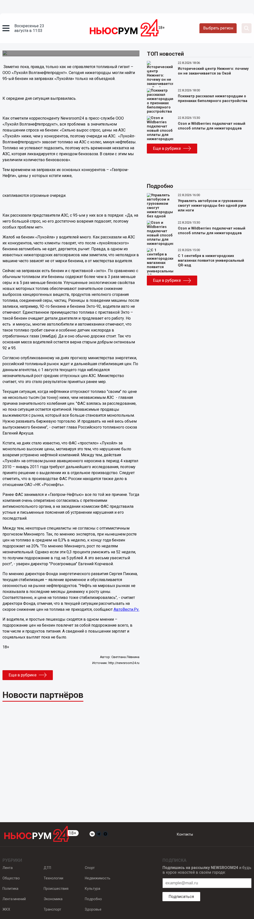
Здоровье (93, 909)
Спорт (90, 868)
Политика (10, 889)
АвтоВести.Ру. (126, 609)
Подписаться (181, 896)
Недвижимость (97, 878)
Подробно (93, 899)
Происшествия (56, 889)
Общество (11, 878)
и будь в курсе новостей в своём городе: (206, 870)
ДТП (47, 868)
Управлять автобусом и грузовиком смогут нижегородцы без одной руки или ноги (212, 205)
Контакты (185, 834)
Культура (92, 889)
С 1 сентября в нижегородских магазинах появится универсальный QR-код (211, 260)
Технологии (53, 878)
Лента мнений (14, 899)
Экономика (53, 899)
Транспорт (52, 909)
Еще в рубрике (22, 674)
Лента (7, 868)
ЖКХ (6, 909)
